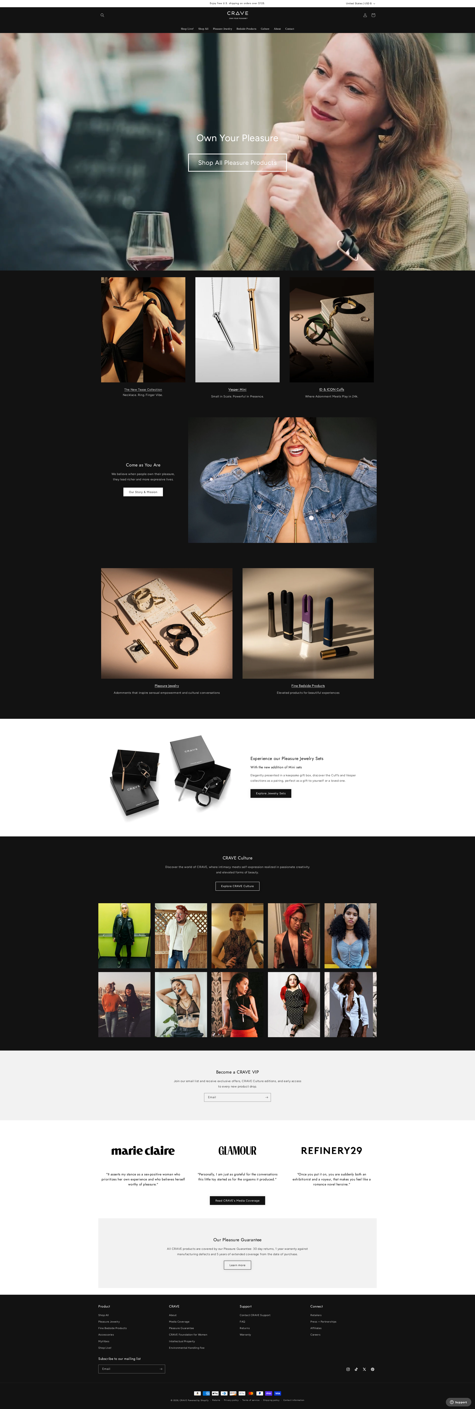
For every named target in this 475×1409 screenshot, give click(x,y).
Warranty (245, 1334)
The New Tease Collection (143, 389)
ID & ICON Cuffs (331, 389)
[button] (102, 15)
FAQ (242, 1321)
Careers (315, 1334)
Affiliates (316, 1328)
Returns (245, 1328)
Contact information (293, 1400)
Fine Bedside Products (308, 685)
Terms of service (250, 1400)
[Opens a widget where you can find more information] (458, 1402)
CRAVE (183, 1400)
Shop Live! (105, 1347)
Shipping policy (271, 1400)
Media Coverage (179, 1321)
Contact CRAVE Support (255, 1315)
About (173, 1315)
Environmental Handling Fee (187, 1347)
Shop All (103, 1315)
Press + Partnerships (323, 1321)
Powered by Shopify (198, 1400)
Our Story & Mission (143, 492)
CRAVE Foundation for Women (188, 1334)
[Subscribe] (267, 1097)
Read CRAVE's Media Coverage (237, 1200)
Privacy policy (231, 1400)
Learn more (237, 1265)
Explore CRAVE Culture (237, 886)
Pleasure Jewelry (167, 685)
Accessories (106, 1334)
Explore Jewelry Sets (271, 793)
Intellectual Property (182, 1341)
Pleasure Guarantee (181, 1328)
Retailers (316, 1315)
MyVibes (103, 1341)
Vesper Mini (237, 389)
